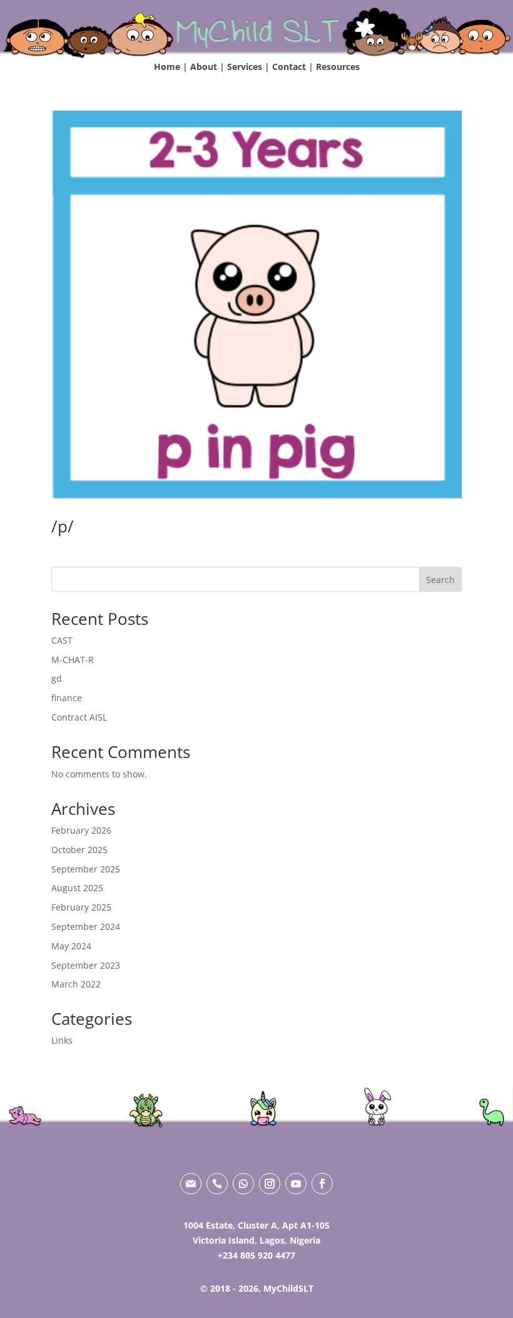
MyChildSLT (288, 1288)
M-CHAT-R (72, 660)
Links (62, 1040)
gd (56, 678)
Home (167, 66)
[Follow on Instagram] (269, 1183)
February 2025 (81, 907)
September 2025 (85, 869)
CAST (62, 640)
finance (66, 698)
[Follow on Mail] (190, 1183)
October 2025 (79, 850)
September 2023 (85, 965)
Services (244, 66)
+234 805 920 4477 (256, 1255)
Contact (289, 66)
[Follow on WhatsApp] (243, 1183)
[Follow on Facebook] (322, 1183)
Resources (338, 66)
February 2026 (81, 830)
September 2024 (85, 926)
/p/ (62, 526)
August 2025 (77, 888)
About (203, 66)
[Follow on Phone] (217, 1183)
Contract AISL (79, 717)
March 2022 (76, 984)
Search (440, 580)
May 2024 (71, 946)
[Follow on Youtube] (296, 1183)
